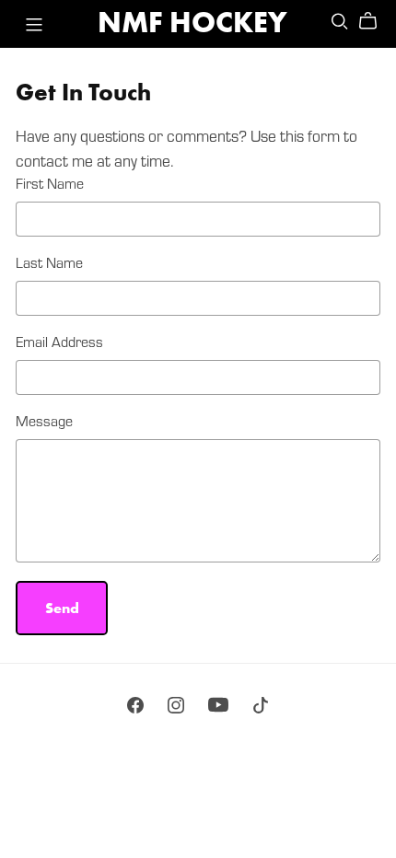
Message (44, 420)
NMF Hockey (192, 22)
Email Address (59, 341)
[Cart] (375, 21)
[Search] (340, 21)
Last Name (49, 262)
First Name (50, 182)
